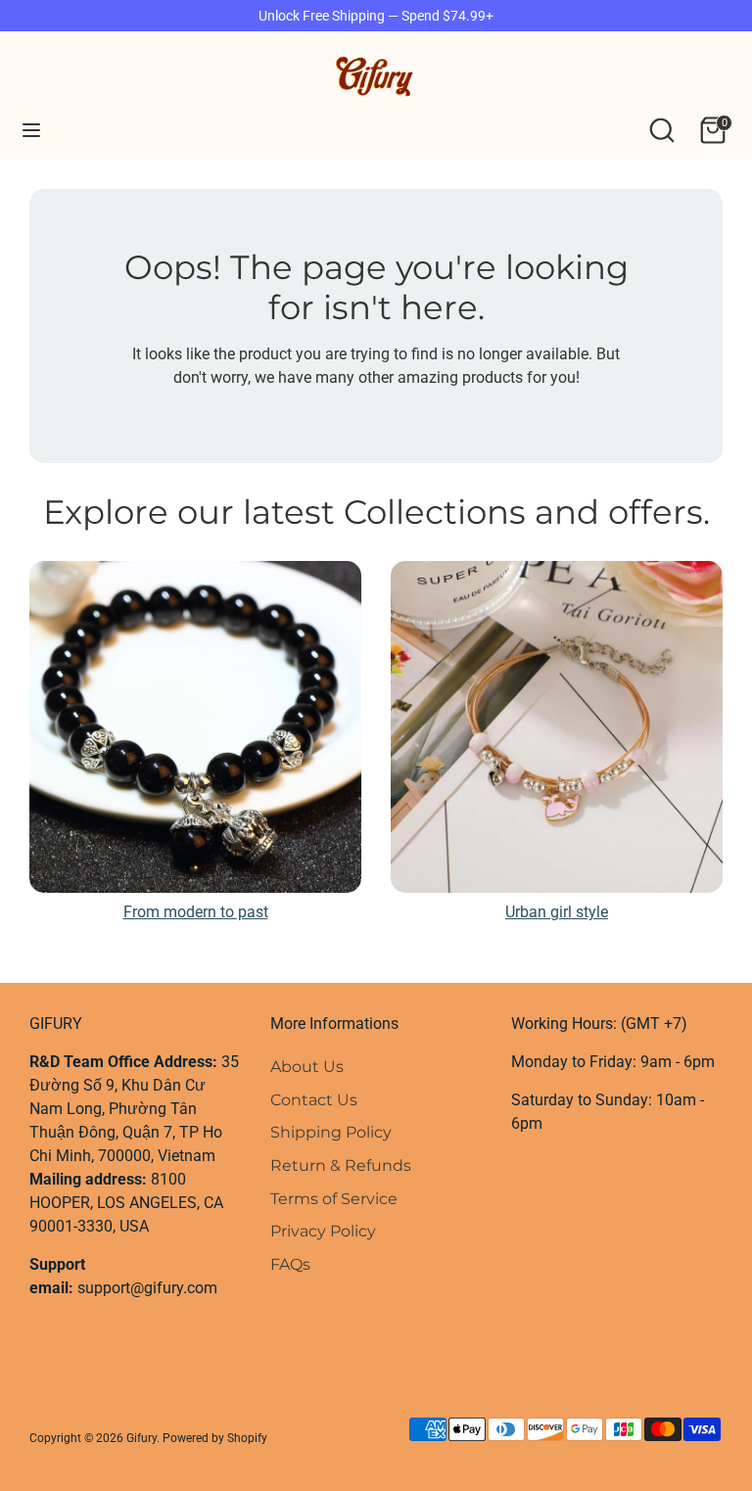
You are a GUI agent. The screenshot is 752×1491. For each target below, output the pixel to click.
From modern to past (195, 912)
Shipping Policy (331, 1132)
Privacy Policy (323, 1231)
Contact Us (313, 1100)
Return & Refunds (340, 1165)
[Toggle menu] (31, 130)
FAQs (290, 1264)
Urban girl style (556, 912)
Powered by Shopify (215, 1438)
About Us (307, 1066)
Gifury (141, 1438)
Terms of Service (334, 1198)
